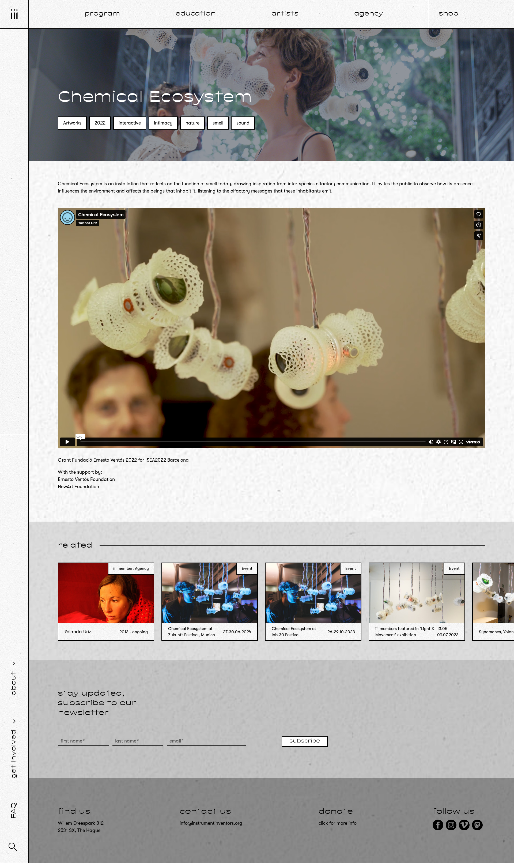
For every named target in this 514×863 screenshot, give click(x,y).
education (196, 14)
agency (368, 14)
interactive (130, 123)
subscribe (304, 741)
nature (192, 123)
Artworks (72, 123)
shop (448, 14)
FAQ (14, 810)
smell (218, 123)
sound (243, 123)
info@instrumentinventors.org (211, 823)
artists (284, 14)
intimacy (163, 123)
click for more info (338, 823)
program (102, 14)
